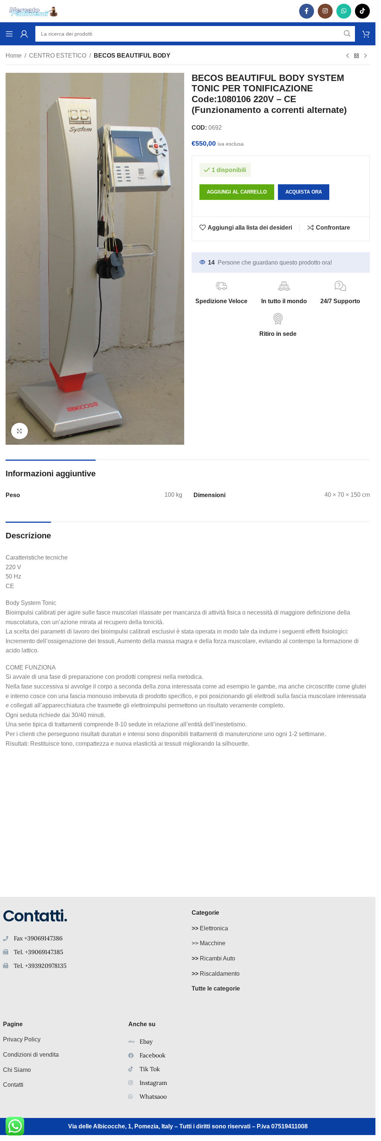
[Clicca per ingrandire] (19, 431)
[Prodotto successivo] (365, 56)
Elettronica (210, 928)
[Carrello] (366, 33)
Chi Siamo (17, 1070)
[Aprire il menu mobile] (9, 33)
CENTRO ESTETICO (57, 55)
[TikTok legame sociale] (362, 11)
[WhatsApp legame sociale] (343, 11)
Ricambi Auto (213, 958)
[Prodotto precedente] (347, 56)
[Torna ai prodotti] (356, 56)
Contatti (13, 1085)
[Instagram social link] (325, 11)
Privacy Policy (22, 1039)
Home (14, 55)
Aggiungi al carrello (237, 192)
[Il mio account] (24, 33)
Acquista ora (303, 192)
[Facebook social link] (306, 11)
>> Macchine (208, 943)
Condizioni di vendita (31, 1054)
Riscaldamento (216, 973)
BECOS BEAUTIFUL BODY (132, 55)
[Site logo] (33, 10)
